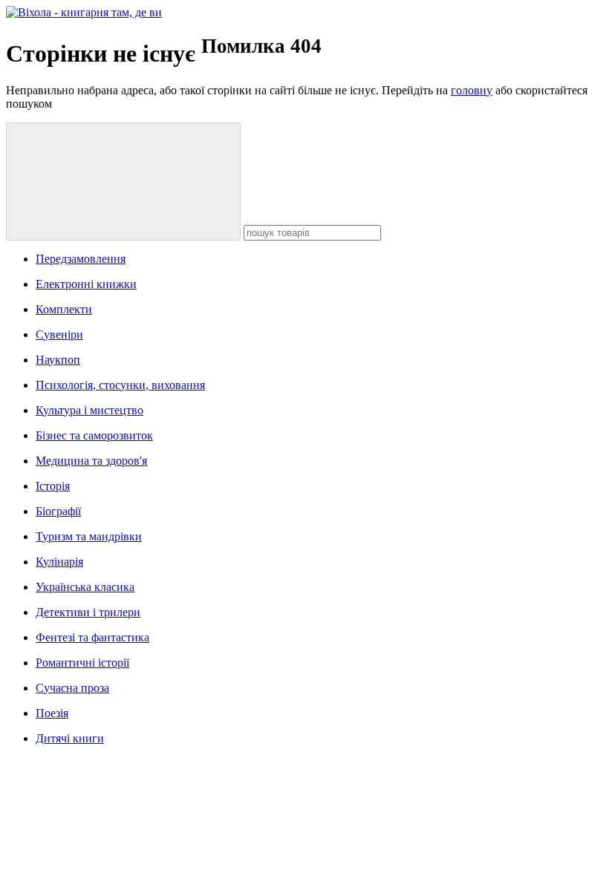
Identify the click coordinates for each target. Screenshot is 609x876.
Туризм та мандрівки (89, 536)
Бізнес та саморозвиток (94, 435)
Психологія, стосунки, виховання (120, 385)
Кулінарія (59, 561)
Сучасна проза (72, 687)
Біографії (58, 511)
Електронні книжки (86, 284)
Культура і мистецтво (89, 410)
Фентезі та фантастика (92, 637)
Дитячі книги (70, 738)
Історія (53, 486)
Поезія (52, 713)
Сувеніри (59, 334)
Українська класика (85, 587)
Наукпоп (58, 359)
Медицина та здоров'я (91, 460)
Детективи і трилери (88, 612)
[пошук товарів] (123, 181)
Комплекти (64, 309)
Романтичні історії (82, 662)
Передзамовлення (81, 258)
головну (471, 90)
